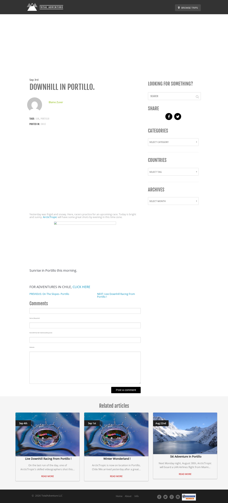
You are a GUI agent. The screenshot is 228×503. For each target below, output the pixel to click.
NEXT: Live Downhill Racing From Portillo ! (116, 295)
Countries (157, 160)
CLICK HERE (81, 287)
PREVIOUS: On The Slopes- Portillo (49, 294)
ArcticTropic (50, 217)
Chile (43, 124)
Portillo (45, 118)
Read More (47, 476)
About (128, 496)
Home (119, 496)
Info (136, 496)
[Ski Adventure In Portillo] (185, 433)
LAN (37, 118)
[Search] (196, 96)
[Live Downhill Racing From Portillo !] (48, 434)
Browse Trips (189, 7)
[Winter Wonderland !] (116, 434)
